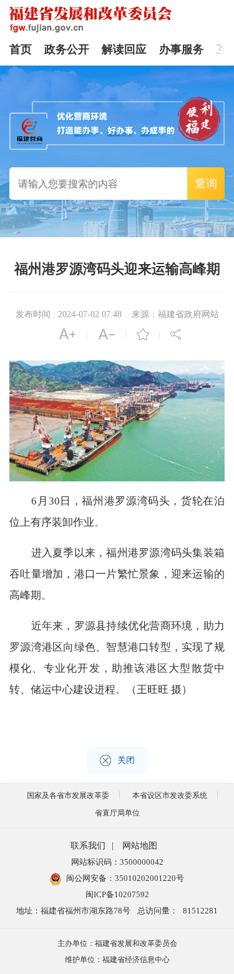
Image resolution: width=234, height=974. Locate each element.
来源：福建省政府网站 (175, 314)
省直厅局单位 (117, 813)
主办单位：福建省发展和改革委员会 (117, 943)
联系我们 (88, 845)
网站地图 (139, 845)
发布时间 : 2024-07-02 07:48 (69, 314)
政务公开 (66, 49)
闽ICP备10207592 (117, 894)
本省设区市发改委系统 (169, 795)
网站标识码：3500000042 (117, 862)
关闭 (126, 760)
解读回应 (124, 49)
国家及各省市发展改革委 (68, 795)
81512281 (200, 910)
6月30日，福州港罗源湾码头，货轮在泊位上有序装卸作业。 (117, 511)
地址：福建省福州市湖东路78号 (73, 910)
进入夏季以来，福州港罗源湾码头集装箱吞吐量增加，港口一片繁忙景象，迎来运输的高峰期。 (117, 574)
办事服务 (181, 49)
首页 (20, 49)
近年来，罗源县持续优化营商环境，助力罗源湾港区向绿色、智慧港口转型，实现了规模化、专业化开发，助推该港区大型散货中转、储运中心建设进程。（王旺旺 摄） (117, 658)
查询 (206, 183)
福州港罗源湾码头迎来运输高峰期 (117, 269)
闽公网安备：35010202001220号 (125, 878)
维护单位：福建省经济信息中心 (117, 959)
